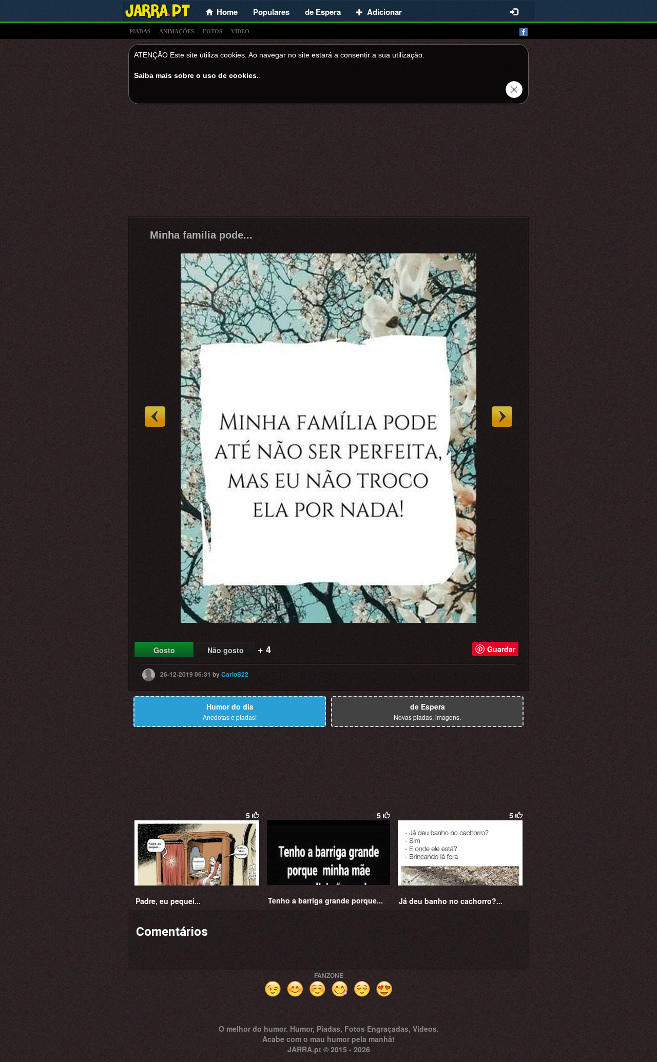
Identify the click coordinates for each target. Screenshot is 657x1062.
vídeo (240, 31)
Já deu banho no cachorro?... (451, 901)
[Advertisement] (328, 163)
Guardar (501, 649)
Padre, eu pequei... (168, 901)
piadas (139, 31)
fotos (212, 31)
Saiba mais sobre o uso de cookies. (196, 75)
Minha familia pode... (201, 235)
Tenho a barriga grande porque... (325, 900)
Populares (271, 11)
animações (176, 31)
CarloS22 (234, 674)
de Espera (323, 11)
